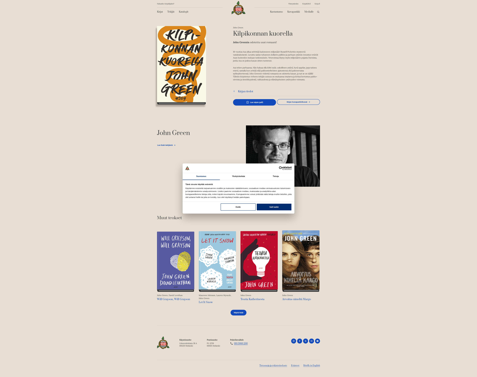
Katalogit (183, 11)
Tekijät (170, 11)
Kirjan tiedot (245, 91)
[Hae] (318, 12)
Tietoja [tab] (276, 176)
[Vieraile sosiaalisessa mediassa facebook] (299, 341)
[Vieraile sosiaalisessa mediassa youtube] (311, 341)
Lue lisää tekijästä (165, 146)
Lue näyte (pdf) (256, 103)
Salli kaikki (274, 207)
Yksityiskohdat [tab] (238, 176)
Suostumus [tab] (201, 176)
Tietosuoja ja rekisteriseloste (273, 365)
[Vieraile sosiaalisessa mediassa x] (305, 341)
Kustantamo (276, 11)
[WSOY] (238, 8)
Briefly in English (311, 365)
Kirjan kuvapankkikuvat (297, 102)
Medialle (309, 11)
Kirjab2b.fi (306, 4)
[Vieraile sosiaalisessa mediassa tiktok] (317, 341)
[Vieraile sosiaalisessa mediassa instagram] (293, 341)
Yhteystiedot (293, 4)
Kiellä (238, 207)
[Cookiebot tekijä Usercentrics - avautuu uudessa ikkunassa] (281, 168)
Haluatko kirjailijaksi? (165, 4)
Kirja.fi (317, 4)
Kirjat (160, 11)
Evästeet (295, 365)
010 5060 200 (241, 343)
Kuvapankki (293, 11)
